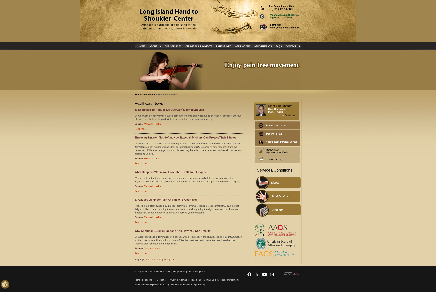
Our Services (173, 46)
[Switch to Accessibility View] (5, 284)
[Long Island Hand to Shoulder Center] (168, 19)
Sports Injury (199, 284)
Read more (141, 128)
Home (142, 46)
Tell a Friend (195, 280)
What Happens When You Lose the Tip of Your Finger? (170, 172)
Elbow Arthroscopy (143, 284)
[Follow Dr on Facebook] (249, 274)
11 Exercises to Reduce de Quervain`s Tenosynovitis (169, 109)
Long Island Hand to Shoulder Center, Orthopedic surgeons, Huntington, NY (171, 272)
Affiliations (242, 46)
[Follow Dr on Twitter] (257, 274)
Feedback (148, 280)
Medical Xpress (152, 158)
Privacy (172, 280)
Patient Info (223, 46)
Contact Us (293, 46)
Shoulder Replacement (181, 284)
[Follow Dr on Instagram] (272, 274)
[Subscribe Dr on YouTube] (264, 274)
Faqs (279, 46)
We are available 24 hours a (284, 16)
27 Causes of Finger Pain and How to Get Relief (166, 199)
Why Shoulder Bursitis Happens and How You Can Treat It (172, 230)
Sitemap (183, 280)
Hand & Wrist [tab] (280, 196)
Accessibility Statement (227, 280)
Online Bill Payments (198, 46)
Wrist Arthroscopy (161, 284)
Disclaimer (161, 280)
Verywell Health (152, 123)
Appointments (263, 46)
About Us (155, 46)
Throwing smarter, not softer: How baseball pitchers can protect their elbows (185, 137)
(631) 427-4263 (282, 9)
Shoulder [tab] (277, 210)
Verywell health (152, 248)
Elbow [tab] (275, 182)
